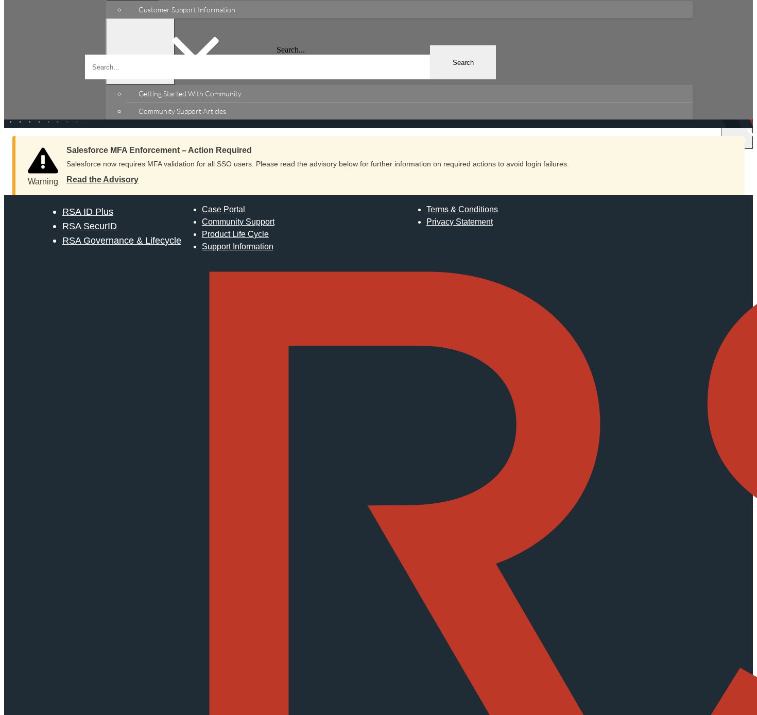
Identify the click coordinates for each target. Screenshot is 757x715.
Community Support (238, 221)
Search (463, 62)
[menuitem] (409, 9)
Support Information (237, 246)
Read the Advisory (102, 179)
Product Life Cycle (235, 234)
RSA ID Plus (87, 211)
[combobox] (290, 67)
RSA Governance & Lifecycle (121, 240)
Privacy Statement (459, 221)
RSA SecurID (89, 225)
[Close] (726, 146)
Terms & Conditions (462, 209)
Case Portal (223, 209)
